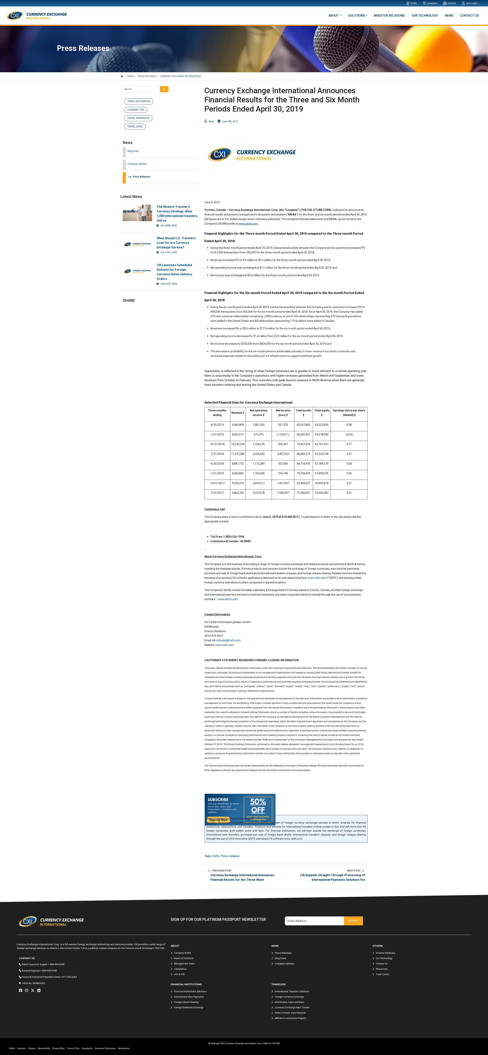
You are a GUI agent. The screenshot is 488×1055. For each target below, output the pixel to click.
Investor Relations (389, 15)
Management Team (184, 963)
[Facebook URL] (21, 990)
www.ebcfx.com (228, 599)
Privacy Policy (58, 1048)
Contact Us (469, 15)
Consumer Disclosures (105, 1048)
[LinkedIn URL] (39, 990)
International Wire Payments (189, 997)
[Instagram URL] (27, 990)
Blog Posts (133, 151)
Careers (452, 3)
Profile (413, 3)
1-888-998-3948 (48, 970)
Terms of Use (73, 1048)
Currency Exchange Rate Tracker (292, 1007)
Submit (353, 921)
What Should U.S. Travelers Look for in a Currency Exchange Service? (176, 242)
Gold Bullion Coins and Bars (289, 1002)
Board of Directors (183, 958)
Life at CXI (179, 974)
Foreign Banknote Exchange (189, 1007)
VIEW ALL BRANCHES (33, 983)
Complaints (87, 1048)
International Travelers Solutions (292, 991)
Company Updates (137, 164)
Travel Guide (135, 126)
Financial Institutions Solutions (190, 991)
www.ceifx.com (317, 577)
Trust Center (382, 974)
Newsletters (123, 1048)
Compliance (180, 969)
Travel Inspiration (138, 118)
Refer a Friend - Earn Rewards (290, 1013)
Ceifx (215, 856)
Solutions (356, 15)
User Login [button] (472, 3)
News (449, 15)
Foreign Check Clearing (186, 1002)
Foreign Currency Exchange (289, 997)
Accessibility (44, 1048)
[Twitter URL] (33, 990)
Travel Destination (138, 101)
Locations (432, 3)
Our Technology (425, 15)
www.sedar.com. (248, 223)
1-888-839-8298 (56, 964)
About (334, 15)
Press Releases (139, 176)
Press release (230, 856)
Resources (382, 969)
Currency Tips (135, 109)
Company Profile (182, 953)
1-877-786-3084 (68, 977)
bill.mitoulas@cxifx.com (226, 640)
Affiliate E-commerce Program (290, 1018)
